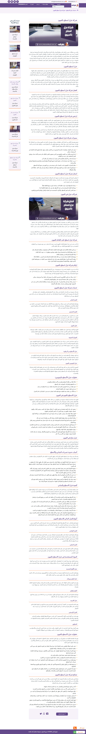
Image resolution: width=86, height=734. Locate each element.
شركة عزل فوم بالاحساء (15, 149)
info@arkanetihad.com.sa (58, 1)
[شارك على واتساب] (44, 714)
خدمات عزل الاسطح (71, 10)
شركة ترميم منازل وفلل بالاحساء (15, 89)
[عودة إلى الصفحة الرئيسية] (77, 10)
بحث (54, 6)
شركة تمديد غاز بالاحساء (15, 135)
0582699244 (72, 1)
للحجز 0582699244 (23, 4)
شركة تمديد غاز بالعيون (15, 118)
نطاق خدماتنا (45, 4)
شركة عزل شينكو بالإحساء (14, 37)
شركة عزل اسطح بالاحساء (14, 165)
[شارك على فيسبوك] (47, 714)
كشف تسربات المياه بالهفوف (14, 73)
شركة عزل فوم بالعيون (15, 104)
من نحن (38, 4)
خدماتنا (52, 4)
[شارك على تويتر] (41, 714)
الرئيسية (58, 4)
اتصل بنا (32, 4)
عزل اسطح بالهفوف (15, 55)
